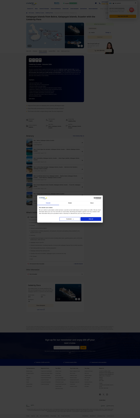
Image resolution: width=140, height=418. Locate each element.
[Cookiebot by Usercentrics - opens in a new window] (94, 198)
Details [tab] (70, 203)
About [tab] (91, 203)
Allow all (91, 219)
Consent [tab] (48, 203)
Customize (69, 219)
